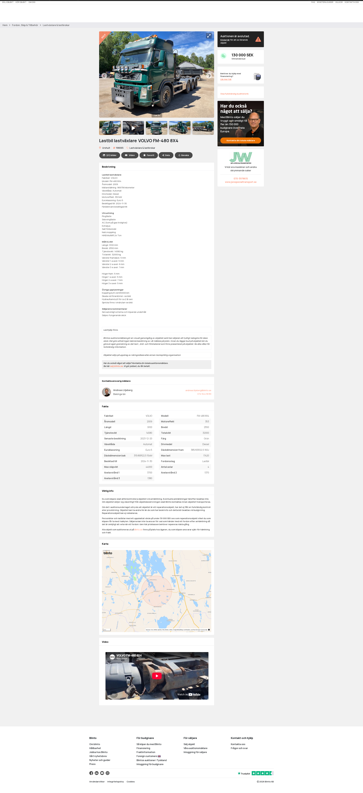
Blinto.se (138, 529)
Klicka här (225, 39)
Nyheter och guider (99, 760)
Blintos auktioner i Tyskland (152, 760)
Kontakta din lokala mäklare (241, 140)
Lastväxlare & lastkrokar (56, 25)
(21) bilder (111, 155)
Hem (5, 25)
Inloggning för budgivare (150, 764)
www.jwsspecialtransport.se (241, 181)
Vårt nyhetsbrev (98, 756)
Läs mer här (226, 79)
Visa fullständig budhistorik (234, 93)
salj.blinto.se (116, 366)
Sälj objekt (7, 2)
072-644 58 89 (204, 394)
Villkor (339, 2)
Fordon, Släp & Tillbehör (25, 25)
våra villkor (202, 344)
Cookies (131, 781)
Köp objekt (21, 2)
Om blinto (94, 744)
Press (92, 764)
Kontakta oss (352, 2)
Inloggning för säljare (195, 752)
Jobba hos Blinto (98, 752)
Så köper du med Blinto (149, 744)
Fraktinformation (146, 752)
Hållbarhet (95, 748)
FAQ (313, 2)
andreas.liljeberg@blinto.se (198, 390)
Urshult (106, 147)
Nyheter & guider (325, 2)
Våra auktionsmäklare (195, 748)
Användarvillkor (97, 781)
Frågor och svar (239, 748)
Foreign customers (147, 756)
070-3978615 (241, 178)
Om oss (32, 2)
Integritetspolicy (115, 781)
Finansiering (143, 748)
